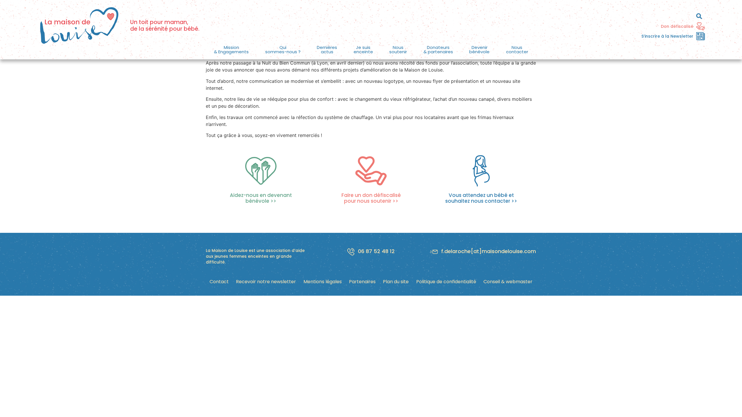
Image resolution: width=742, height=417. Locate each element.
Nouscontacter (517, 49)
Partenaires (362, 281)
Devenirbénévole (479, 49)
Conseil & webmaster (507, 281)
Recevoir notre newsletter (266, 281)
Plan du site (396, 281)
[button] (231, 49)
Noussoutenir (398, 49)
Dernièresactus (327, 49)
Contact (219, 281)
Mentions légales (322, 281)
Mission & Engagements (231, 49)
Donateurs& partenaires (438, 49)
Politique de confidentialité (446, 281)
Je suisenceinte (363, 49)
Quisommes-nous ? (283, 49)
